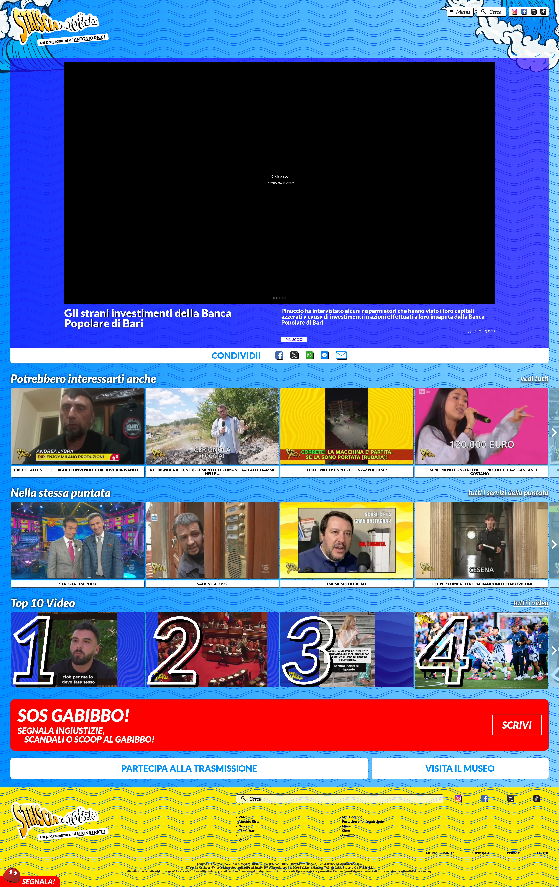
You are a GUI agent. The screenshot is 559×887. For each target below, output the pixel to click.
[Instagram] (514, 12)
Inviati (243, 835)
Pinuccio (294, 339)
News (242, 826)
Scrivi (517, 725)
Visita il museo (460, 768)
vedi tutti (535, 378)
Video (243, 817)
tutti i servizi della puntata (508, 492)
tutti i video (531, 602)
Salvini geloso (212, 584)
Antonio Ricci (248, 821)
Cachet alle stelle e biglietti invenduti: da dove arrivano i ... (77, 470)
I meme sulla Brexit (347, 584)
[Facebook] (524, 12)
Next (554, 432)
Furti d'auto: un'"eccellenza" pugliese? (347, 470)
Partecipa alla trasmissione (189, 768)
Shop (346, 830)
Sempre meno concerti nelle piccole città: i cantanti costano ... (481, 472)
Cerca (495, 12)
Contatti (348, 835)
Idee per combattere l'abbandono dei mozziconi (481, 584)
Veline (243, 839)
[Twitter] (534, 12)
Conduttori (246, 830)
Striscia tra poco (77, 584)
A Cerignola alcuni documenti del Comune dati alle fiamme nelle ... (212, 472)
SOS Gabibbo (352, 817)
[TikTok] (543, 12)
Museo (347, 826)
